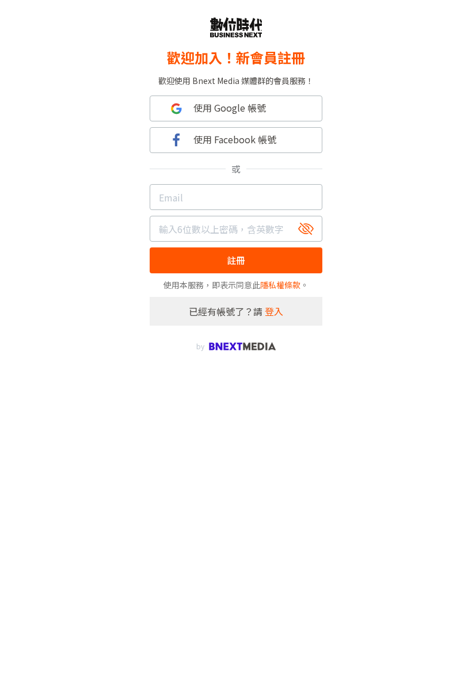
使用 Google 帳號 (229, 108)
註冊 (236, 260)
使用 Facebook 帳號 (234, 139)
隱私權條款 (280, 285)
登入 (274, 311)
